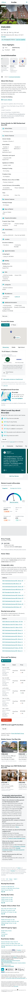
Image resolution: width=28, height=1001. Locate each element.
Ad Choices (20, 977)
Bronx (17, 827)
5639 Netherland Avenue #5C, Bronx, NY (12, 595)
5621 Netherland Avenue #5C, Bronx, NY (12, 580)
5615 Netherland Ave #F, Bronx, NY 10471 (13, 648)
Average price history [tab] (15, 488)
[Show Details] (25, 581)
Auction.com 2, (11, 115)
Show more (5, 720)
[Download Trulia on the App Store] (9, 969)
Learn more (5, 385)
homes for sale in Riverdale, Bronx (16, 838)
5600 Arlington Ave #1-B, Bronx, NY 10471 (13, 624)
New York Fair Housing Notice (6, 961)
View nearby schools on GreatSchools (13, 379)
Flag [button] (22, 470)
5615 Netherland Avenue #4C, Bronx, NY (12, 586)
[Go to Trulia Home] (14, 2)
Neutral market (14, 502)
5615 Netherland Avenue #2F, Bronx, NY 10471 (14, 651)
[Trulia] (2, 969)
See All (4, 439)
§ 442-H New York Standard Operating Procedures (10, 960)
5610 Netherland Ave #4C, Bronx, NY (12, 601)
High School (21, 347)
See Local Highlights (17, 398)
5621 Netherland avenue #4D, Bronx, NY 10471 (14, 636)
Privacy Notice (14, 977)
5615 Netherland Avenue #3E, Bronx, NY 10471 (14, 642)
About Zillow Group (11, 974)
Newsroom (7, 975)
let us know (16, 986)
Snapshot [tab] (5, 488)
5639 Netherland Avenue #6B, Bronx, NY (12, 589)
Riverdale (3, 36)
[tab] (5, 324)
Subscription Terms (4, 977)
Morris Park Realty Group (17, 733)
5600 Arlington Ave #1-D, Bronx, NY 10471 (13, 627)
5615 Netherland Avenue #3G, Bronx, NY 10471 (14, 645)
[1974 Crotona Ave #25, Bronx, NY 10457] (9, 775)
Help (10, 977)
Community (10, 446)
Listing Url (17, 296)
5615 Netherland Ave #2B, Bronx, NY (11, 583)
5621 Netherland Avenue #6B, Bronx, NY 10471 (14, 630)
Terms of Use (19, 975)
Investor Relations (13, 975)
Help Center (4, 991)
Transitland (19, 950)
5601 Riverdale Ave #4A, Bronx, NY (11, 592)
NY (7, 879)
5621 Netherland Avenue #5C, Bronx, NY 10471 (14, 633)
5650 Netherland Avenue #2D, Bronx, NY (12, 604)
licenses (15, 957)
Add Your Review (14, 476)
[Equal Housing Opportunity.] (17, 990)
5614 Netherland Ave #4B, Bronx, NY (11, 607)
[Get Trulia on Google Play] (20, 969)
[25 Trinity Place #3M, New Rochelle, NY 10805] (9, 747)
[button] (27, 2)
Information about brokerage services (10, 962)
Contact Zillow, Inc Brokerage (7, 966)
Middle (13, 347)
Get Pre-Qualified (20, 39)
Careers (2, 975)
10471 (19, 868)
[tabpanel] (14, 507)
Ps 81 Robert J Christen (19, 846)
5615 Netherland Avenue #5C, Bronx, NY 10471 (14, 639)
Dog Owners (19, 446)
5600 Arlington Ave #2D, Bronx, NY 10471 (13, 621)
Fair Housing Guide (19, 974)
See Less (5, 316)
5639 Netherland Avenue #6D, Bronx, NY (12, 598)
